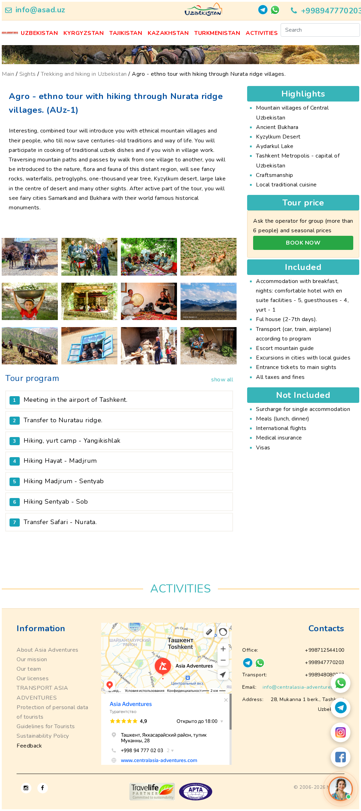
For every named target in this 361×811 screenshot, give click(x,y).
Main (8, 74)
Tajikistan (125, 33)
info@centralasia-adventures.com (303, 687)
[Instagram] (340, 732)
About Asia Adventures (48, 650)
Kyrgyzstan (83, 33)
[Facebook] (340, 757)
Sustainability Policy (43, 736)
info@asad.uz (41, 10)
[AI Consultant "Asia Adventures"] (340, 788)
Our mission (32, 659)
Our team (29, 669)
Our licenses (33, 678)
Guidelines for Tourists (46, 726)
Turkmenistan (217, 33)
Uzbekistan (39, 33)
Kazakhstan (168, 33)
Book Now (303, 243)
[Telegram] (340, 708)
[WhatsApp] (340, 683)
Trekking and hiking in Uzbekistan (84, 74)
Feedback (29, 746)
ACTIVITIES (262, 33)
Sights (27, 74)
